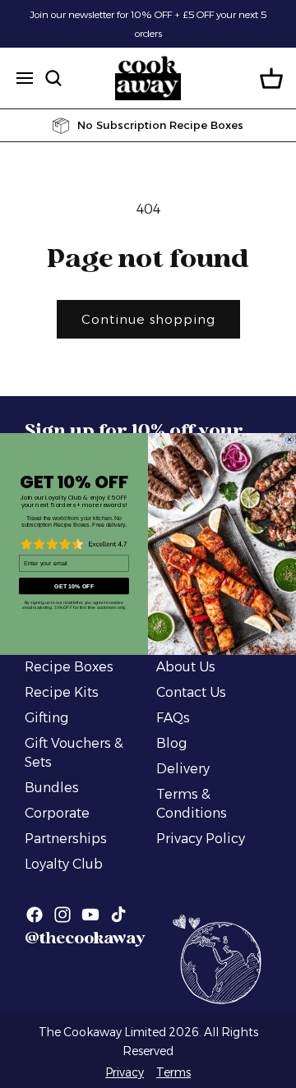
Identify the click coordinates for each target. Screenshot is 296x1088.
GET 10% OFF (74, 586)
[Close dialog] (289, 440)
